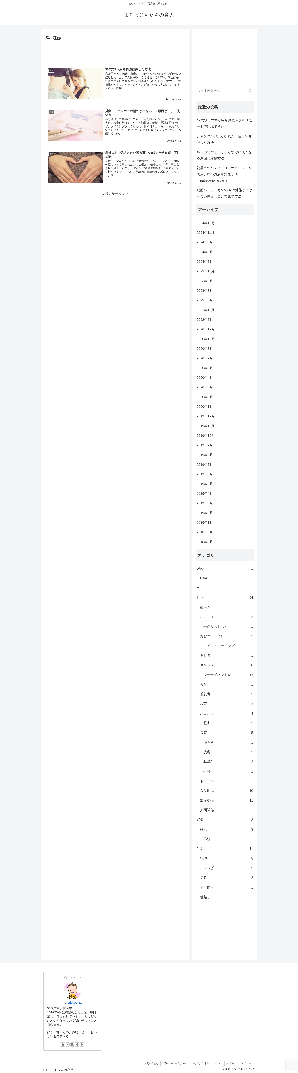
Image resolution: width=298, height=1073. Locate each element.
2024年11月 (206, 233)
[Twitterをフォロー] (68, 1044)
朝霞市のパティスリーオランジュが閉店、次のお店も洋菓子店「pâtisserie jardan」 (224, 174)
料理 (226, 858)
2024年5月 (205, 262)
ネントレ (226, 665)
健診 (228, 771)
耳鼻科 (228, 762)
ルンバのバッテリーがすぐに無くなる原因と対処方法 (224, 155)
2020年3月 (205, 387)
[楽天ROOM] (72, 1044)
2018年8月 (205, 532)
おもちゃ (226, 617)
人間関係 (226, 810)
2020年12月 (206, 329)
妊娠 (225, 820)
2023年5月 (205, 300)
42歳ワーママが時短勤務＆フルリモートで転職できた (224, 123)
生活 (225, 849)
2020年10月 (206, 339)
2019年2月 (205, 513)
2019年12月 (206, 416)
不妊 (228, 839)
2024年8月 (205, 242)
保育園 (226, 655)
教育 (226, 704)
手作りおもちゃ (228, 626)
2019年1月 (205, 522)
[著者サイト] (63, 1044)
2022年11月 (206, 310)
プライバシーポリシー (174, 1063)
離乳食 (226, 694)
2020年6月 (205, 368)
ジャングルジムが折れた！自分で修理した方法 (224, 139)
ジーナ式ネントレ (228, 675)
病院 (226, 733)
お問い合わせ (151, 1063)
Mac (225, 588)
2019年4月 (205, 493)
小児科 (228, 742)
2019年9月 (205, 445)
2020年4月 (205, 377)
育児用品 (226, 791)
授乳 (226, 684)
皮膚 (228, 752)
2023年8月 (205, 290)
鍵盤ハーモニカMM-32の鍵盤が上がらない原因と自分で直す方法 (224, 193)
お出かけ (226, 713)
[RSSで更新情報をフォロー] (82, 1044)
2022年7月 (205, 319)
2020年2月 (205, 397)
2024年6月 (205, 252)
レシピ (228, 868)
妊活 (226, 829)
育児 (225, 597)
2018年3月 (205, 542)
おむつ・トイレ (226, 636)
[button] (250, 91)
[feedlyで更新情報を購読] (77, 1044)
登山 (228, 723)
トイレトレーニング (228, 646)
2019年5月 (205, 484)
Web (225, 568)
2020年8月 (205, 348)
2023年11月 (206, 271)
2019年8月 (205, 455)
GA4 (226, 578)
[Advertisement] (115, 51)
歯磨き (226, 607)
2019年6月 (205, 474)
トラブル (226, 781)
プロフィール (247, 1063)
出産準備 (226, 800)
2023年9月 (205, 281)
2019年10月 (206, 435)
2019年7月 (205, 464)
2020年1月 (205, 406)
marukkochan (72, 1002)
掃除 (226, 878)
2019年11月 (206, 426)
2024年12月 (206, 223)
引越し (226, 897)
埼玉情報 (226, 887)
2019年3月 (205, 503)
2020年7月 (205, 358)
